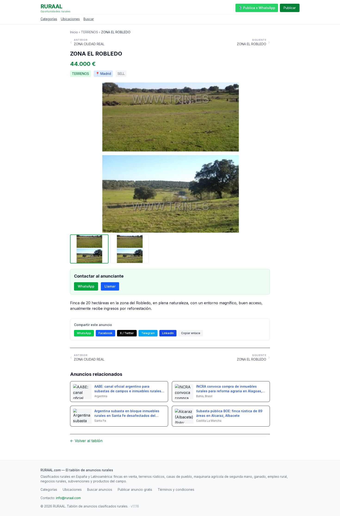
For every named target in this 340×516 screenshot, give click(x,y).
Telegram (148, 333)
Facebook (105, 333)
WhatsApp (86, 286)
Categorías (48, 19)
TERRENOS (89, 32)
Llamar (110, 286)
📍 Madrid (103, 74)
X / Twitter (127, 333)
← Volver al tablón (86, 440)
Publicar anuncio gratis (135, 489)
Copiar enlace (190, 333)
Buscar (88, 19)
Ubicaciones (70, 19)
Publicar (290, 8)
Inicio (74, 32)
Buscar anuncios (99, 489)
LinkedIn (168, 333)
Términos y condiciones (176, 489)
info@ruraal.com (68, 498)
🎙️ (256, 8)
